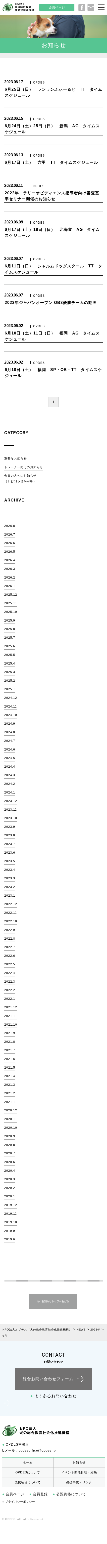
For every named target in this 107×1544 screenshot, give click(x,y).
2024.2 (9, 784)
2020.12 (10, 1110)
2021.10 (10, 1024)
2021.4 (9, 1076)
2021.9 (9, 1033)
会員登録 (38, 1494)
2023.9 (9, 827)
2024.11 (10, 706)
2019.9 (9, 1231)
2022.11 (10, 913)
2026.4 (9, 560)
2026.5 (9, 551)
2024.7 (9, 741)
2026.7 (9, 534)
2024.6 (9, 749)
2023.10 (10, 818)
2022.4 (9, 973)
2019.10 (10, 1222)
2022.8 (9, 938)
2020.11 (10, 1119)
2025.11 (10, 603)
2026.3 (9, 569)
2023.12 (10, 801)
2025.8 (9, 629)
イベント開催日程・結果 (79, 1472)
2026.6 (9, 543)
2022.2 (9, 990)
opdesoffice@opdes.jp (37, 1450)
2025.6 (9, 646)
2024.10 (10, 715)
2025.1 (9, 689)
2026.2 (9, 577)
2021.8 (9, 1041)
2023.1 (9, 895)
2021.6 (9, 1059)
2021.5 (9, 1067)
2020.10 (10, 1127)
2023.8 (9, 835)
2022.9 (9, 930)
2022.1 (9, 999)
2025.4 (9, 663)
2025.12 (10, 594)
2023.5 (9, 861)
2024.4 (9, 766)
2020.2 (9, 1188)
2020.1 (9, 1196)
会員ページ (57, 7)
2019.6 (9, 1239)
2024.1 (9, 792)
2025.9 (9, 620)
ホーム (28, 1462)
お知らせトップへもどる (55, 1301)
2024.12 (10, 698)
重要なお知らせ (15, 458)
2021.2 (9, 1093)
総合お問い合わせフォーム (48, 1378)
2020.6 (9, 1162)
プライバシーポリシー (18, 1501)
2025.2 (9, 680)
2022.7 (9, 947)
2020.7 (9, 1153)
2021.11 (10, 1016)
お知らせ (79, 1462)
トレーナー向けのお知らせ (23, 467)
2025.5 (9, 655)
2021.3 (9, 1084)
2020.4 (9, 1170)
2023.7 (9, 844)
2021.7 (9, 1050)
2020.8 (9, 1145)
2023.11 (10, 809)
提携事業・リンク (79, 1482)
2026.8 (9, 526)
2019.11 (10, 1213)
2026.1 (9, 586)
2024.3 (9, 775)
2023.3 (9, 878)
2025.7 (9, 637)
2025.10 (10, 612)
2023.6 (9, 852)
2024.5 (9, 758)
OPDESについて (27, 1472)
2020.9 (9, 1136)
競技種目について (28, 1482)
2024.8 (9, 732)
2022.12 (10, 904)
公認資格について (69, 1494)
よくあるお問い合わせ (53, 1396)
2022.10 (10, 921)
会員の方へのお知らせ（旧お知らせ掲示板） (20, 478)
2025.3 (9, 672)
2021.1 (9, 1102)
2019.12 (10, 1205)
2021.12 (10, 1007)
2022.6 (9, 956)
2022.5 (9, 964)
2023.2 (9, 887)
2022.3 (9, 981)
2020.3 (9, 1179)
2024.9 (9, 723)
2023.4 (9, 870)
